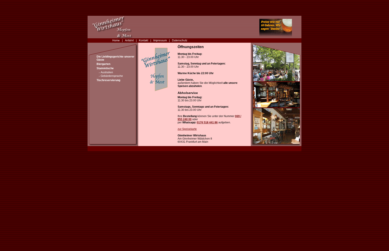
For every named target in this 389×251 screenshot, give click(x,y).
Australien (107, 72)
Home (116, 40)
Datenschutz (179, 40)
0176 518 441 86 (207, 122)
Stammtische (105, 68)
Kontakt (143, 40)
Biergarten (103, 64)
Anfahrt (129, 40)
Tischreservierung (108, 80)
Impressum (160, 40)
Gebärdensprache (112, 76)
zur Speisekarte (187, 129)
